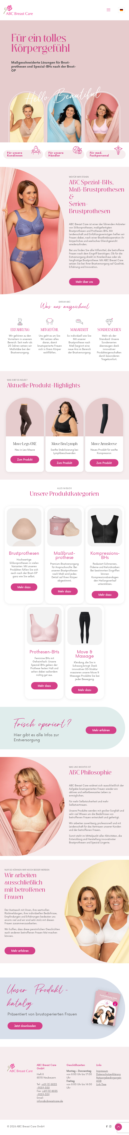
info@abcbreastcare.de (50, 1101)
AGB (98, 1081)
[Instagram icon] (110, 1126)
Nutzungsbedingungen (108, 1077)
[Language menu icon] (121, 10)
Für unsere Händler (55, 154)
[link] (36, 150)
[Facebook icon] (106, 1126)
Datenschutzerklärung (108, 1074)
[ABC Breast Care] (18, 10)
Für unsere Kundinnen (15, 154)
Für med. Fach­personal (99, 154)
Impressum (102, 1071)
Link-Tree (101, 1084)
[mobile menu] (108, 10)
